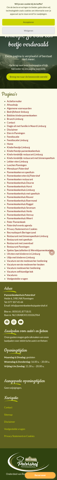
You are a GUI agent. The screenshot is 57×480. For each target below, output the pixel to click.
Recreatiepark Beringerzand (21, 232)
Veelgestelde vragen (17, 278)
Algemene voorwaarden (19, 108)
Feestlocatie (13, 136)
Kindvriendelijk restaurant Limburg (25, 154)
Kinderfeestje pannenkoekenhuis (23, 150)
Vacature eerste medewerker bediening (27, 260)
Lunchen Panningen (17, 165)
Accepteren (28, 22)
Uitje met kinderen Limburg (21, 257)
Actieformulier (14, 101)
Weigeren (28, 30)
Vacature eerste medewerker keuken (25, 264)
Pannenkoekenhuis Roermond (22, 200)
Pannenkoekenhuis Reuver (20, 197)
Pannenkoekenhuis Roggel (20, 204)
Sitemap (8, 414)
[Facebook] (7, 322)
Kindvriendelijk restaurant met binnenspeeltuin (31, 158)
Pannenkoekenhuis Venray (20, 214)
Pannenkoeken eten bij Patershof (23, 175)
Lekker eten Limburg (17, 161)
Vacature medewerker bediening (23, 268)
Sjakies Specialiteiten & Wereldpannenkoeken (30, 250)
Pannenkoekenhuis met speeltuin (23, 193)
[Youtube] (21, 322)
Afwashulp (12, 104)
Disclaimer (12, 129)
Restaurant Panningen (18, 246)
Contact (11, 122)
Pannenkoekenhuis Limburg (21, 189)
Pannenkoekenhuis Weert (20, 218)
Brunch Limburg (15, 118)
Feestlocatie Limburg (17, 140)
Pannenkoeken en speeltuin (20, 172)
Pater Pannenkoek (16, 221)
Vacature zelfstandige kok (20, 271)
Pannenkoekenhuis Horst (19, 186)
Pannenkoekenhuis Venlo (19, 211)
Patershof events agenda (19, 225)
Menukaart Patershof (18, 168)
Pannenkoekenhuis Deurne (20, 182)
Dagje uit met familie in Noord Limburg (26, 126)
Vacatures (12, 275)
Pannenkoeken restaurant (20, 179)
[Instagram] (14, 322)
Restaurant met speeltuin (19, 239)
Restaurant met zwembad (20, 243)
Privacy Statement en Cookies (22, 229)
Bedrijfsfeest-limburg (18, 111)
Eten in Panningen (16, 133)
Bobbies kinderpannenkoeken (22, 115)
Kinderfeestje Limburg (18, 147)
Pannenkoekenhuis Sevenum (21, 207)
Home (10, 143)
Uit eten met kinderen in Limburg (23, 253)
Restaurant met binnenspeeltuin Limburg (27, 236)
